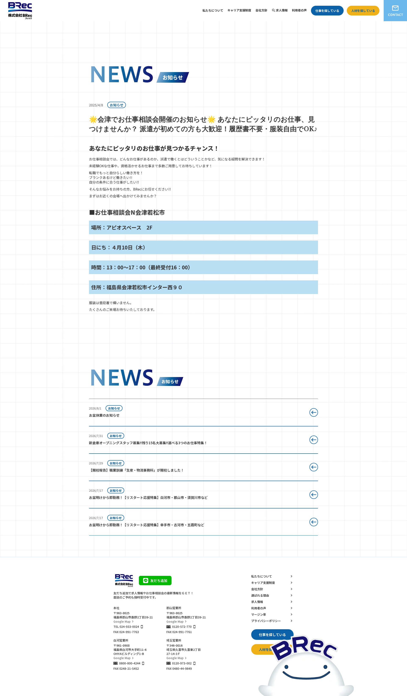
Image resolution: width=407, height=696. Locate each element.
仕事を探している (327, 10)
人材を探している (363, 10)
